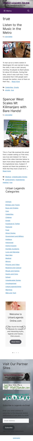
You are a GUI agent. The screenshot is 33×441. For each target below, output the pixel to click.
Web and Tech (11, 293)
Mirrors (8, 261)
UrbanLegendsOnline (13, 287)
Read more (16, 82)
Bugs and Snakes (12, 208)
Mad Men (9, 255)
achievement (10, 180)
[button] (28, 11)
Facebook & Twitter (13, 224)
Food (7, 230)
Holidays (9, 239)
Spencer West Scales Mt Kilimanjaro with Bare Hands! (14, 105)
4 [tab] (18, 353)
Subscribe (8, 428)
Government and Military (15, 236)
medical (6, 182)
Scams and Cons (12, 274)
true (12, 90)
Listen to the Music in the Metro (12, 28)
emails (7, 90)
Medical (8, 177)
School (8, 277)
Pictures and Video (13, 265)
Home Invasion (11, 246)
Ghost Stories (10, 233)
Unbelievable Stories (19, 177)
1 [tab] (13, 353)
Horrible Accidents (12, 249)
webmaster (16, 438)
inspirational (20, 180)
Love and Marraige (12, 252)
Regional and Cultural (13, 268)
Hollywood (9, 243)
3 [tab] (16, 353)
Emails (16, 87)
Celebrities (9, 87)
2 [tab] (15, 353)
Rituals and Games (12, 271)
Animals (8, 202)
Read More (16, 342)
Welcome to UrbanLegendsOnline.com (15, 317)
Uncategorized (11, 283)
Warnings (9, 290)
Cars (7, 211)
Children (9, 217)
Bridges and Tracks (13, 205)
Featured (9, 227)
